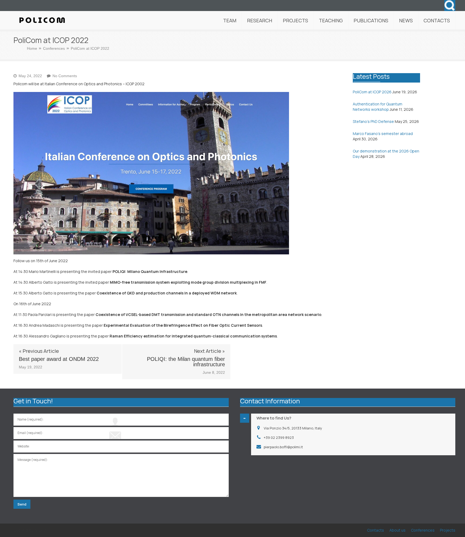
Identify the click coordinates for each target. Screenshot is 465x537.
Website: (23, 446)
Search (449, 5)
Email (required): (30, 433)
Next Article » (209, 351)
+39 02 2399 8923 (279, 437)
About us (397, 530)
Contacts (375, 530)
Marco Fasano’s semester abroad (383, 133)
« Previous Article (39, 351)
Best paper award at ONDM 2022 (59, 359)
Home (32, 48)
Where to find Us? (273, 418)
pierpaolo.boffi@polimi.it (283, 446)
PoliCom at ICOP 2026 (372, 91)
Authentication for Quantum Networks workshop (377, 106)
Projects (447, 530)
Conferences (54, 48)
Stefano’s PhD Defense (373, 121)
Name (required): (30, 419)
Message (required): (32, 459)
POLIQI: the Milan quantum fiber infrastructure (186, 361)
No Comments (64, 76)
